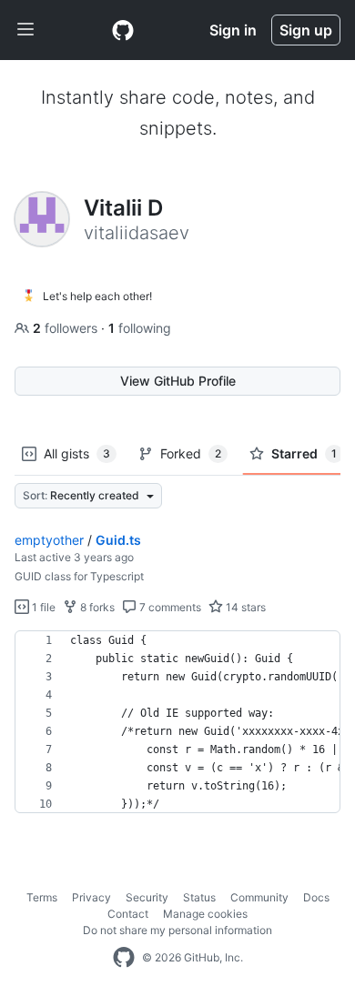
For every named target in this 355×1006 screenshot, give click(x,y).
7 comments (169, 607)
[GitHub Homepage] (124, 958)
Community (259, 897)
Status (199, 897)
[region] (177, 722)
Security (147, 897)
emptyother (49, 540)
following (139, 328)
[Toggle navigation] (25, 30)
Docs (316, 897)
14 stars (244, 607)
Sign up (305, 30)
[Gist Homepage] (123, 30)
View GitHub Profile (178, 380)
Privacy (91, 897)
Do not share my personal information (177, 930)
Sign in (233, 30)
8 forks (96, 607)
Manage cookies (205, 913)
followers (67, 328)
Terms (41, 897)
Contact (127, 913)
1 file (42, 607)
